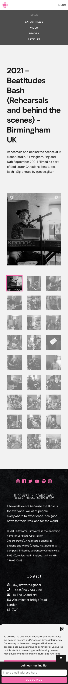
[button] (62, 629)
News (34, 15)
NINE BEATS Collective (34, 4)
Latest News (34, 21)
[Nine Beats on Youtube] (37, 481)
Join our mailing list (34, 665)
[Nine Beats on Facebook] (24, 481)
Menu (62, 4)
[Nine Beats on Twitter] (30, 481)
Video (34, 27)
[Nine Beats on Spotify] (44, 481)
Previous (12, 197)
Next (56, 197)
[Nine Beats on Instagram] (18, 481)
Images (34, 33)
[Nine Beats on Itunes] (50, 481)
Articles (34, 39)
